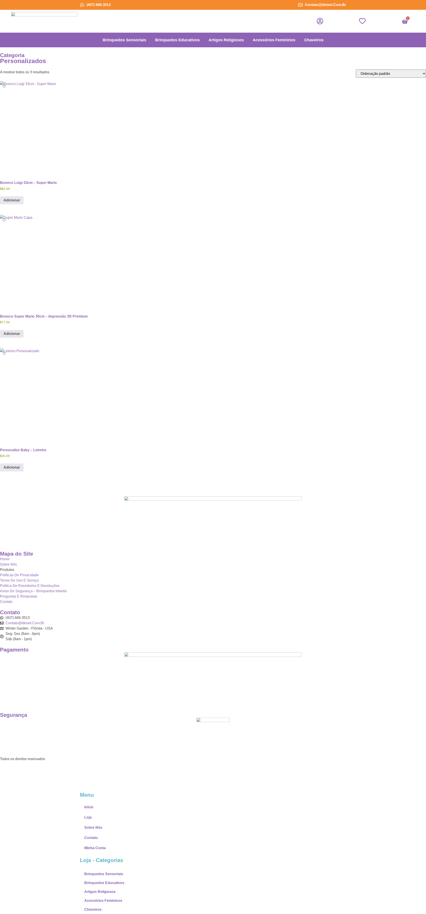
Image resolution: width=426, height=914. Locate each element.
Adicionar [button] (12, 200)
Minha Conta (95, 848)
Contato (91, 838)
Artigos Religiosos (226, 40)
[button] (4, 86)
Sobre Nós (93, 827)
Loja (88, 817)
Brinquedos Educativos (177, 40)
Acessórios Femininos (274, 40)
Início (88, 807)
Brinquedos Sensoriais (124, 40)
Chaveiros (313, 40)
